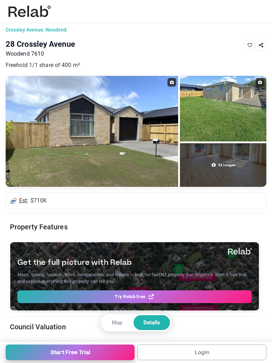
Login (202, 352)
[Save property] (249, 45)
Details (151, 322)
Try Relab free (130, 296)
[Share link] (261, 45)
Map (117, 322)
